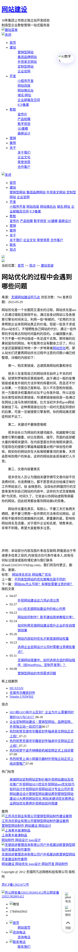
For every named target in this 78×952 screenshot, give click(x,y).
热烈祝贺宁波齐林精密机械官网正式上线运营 (42, 750)
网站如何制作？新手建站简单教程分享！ (46, 617)
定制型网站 (26, 66)
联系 (13, 245)
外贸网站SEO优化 (32, 784)
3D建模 (23, 128)
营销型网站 (26, 52)
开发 (13, 76)
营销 (13, 138)
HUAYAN (16, 688)
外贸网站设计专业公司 (51, 789)
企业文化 (24, 157)
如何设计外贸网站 (22, 789)
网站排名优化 (21, 574)
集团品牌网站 (27, 57)
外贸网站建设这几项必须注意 (38, 600)
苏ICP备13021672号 (15, 884)
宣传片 (22, 114)
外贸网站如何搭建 (45, 803)
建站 (13, 47)
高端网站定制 (19, 779)
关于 (13, 147)
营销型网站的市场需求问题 (37, 673)
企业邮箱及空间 (29, 100)
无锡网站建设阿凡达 (25, 297)
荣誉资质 (24, 162)
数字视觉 (24, 124)
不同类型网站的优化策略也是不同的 (40, 579)
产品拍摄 (24, 119)
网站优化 (35, 798)
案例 (13, 143)
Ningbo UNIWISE (22, 696)
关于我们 (24, 152)
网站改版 (24, 85)
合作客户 (24, 167)
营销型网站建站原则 (43, 794)
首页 (13, 42)
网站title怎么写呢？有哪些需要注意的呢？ (43, 584)
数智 (13, 109)
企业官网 (24, 71)
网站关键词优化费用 (56, 798)
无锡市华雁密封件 (22, 692)
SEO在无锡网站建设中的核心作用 (41, 609)
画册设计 (24, 133)
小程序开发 (26, 81)
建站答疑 (47, 265)
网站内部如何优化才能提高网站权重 (43, 638)
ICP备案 (23, 104)
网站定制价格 (38, 779)
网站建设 (14, 9)
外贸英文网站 (27, 61)
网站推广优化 (41, 574)
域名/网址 (24, 95)
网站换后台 (26, 90)
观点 (13, 249)
